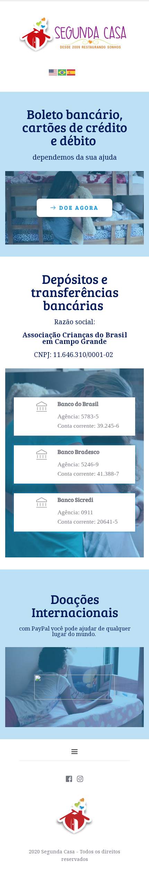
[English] (53, 71)
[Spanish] (71, 71)
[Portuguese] (62, 71)
